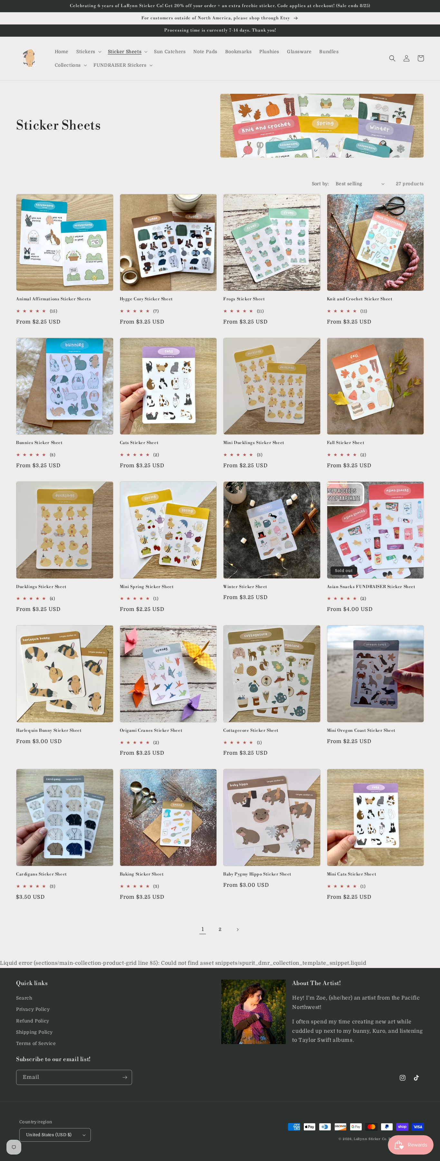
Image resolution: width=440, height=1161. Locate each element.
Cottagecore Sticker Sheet (251, 730)
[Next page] (237, 930)
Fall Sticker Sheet (346, 442)
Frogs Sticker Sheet (244, 299)
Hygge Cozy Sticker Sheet (146, 299)
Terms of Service (36, 1043)
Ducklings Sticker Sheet (41, 586)
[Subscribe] (125, 1077)
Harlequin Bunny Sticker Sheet (48, 730)
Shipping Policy (34, 1032)
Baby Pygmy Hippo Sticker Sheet (257, 874)
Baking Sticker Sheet (142, 874)
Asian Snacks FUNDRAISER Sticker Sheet (371, 586)
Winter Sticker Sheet (245, 586)
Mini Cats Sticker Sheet (352, 874)
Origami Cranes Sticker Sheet (151, 730)
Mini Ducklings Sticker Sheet (253, 442)
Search (24, 998)
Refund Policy (32, 1020)
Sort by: (320, 183)
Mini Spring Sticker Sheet (147, 586)
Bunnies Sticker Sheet (39, 442)
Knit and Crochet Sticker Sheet (360, 299)
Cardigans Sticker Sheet (41, 874)
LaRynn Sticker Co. (370, 1139)
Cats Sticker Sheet (139, 442)
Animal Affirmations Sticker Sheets (53, 299)
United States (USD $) (49, 1134)
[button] (88, 51)
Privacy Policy (33, 1009)
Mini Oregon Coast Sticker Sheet (361, 730)
